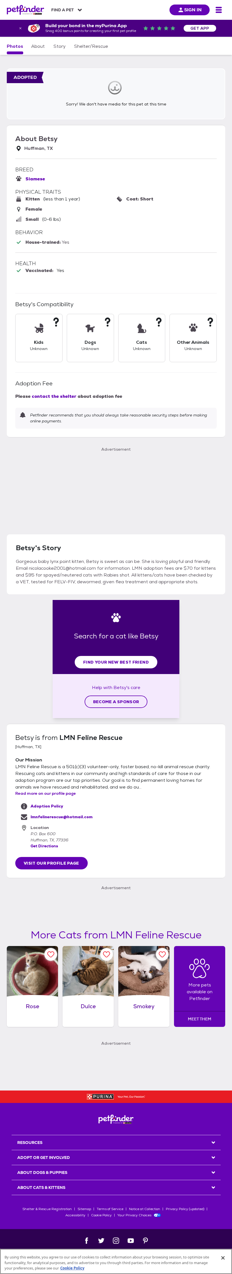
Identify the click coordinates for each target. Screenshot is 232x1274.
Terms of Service (110, 1209)
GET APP (199, 28)
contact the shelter (54, 396)
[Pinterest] (145, 1241)
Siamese (35, 179)
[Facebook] (86, 1241)
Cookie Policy (101, 1215)
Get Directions (44, 845)
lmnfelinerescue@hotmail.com (62, 816)
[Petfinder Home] (25, 10)
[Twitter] (101, 1241)
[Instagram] (116, 1241)
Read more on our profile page (45, 793)
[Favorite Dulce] (106, 954)
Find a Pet (62, 9)
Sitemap (84, 1209)
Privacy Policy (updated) (185, 1209)
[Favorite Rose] (51, 954)
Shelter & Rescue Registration (47, 1209)
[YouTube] (131, 1241)
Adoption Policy (47, 806)
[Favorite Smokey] (162, 954)
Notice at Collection (144, 1209)
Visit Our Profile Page (51, 863)
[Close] (223, 1258)
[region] (116, 1261)
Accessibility (75, 1215)
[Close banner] (20, 28)
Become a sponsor (116, 701)
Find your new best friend (116, 662)
